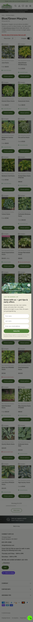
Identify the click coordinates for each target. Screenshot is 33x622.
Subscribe (16, 331)
